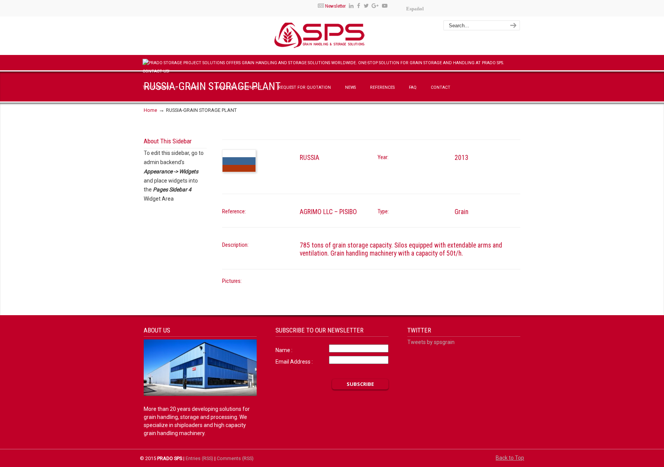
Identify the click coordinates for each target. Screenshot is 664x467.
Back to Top (510, 458)
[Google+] (375, 6)
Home (150, 110)
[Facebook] (358, 6)
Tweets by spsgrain (431, 342)
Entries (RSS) (199, 458)
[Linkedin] (351, 6)
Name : (284, 350)
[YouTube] (384, 6)
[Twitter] (366, 6)
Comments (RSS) (235, 458)
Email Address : (294, 362)
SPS (342, 37)
